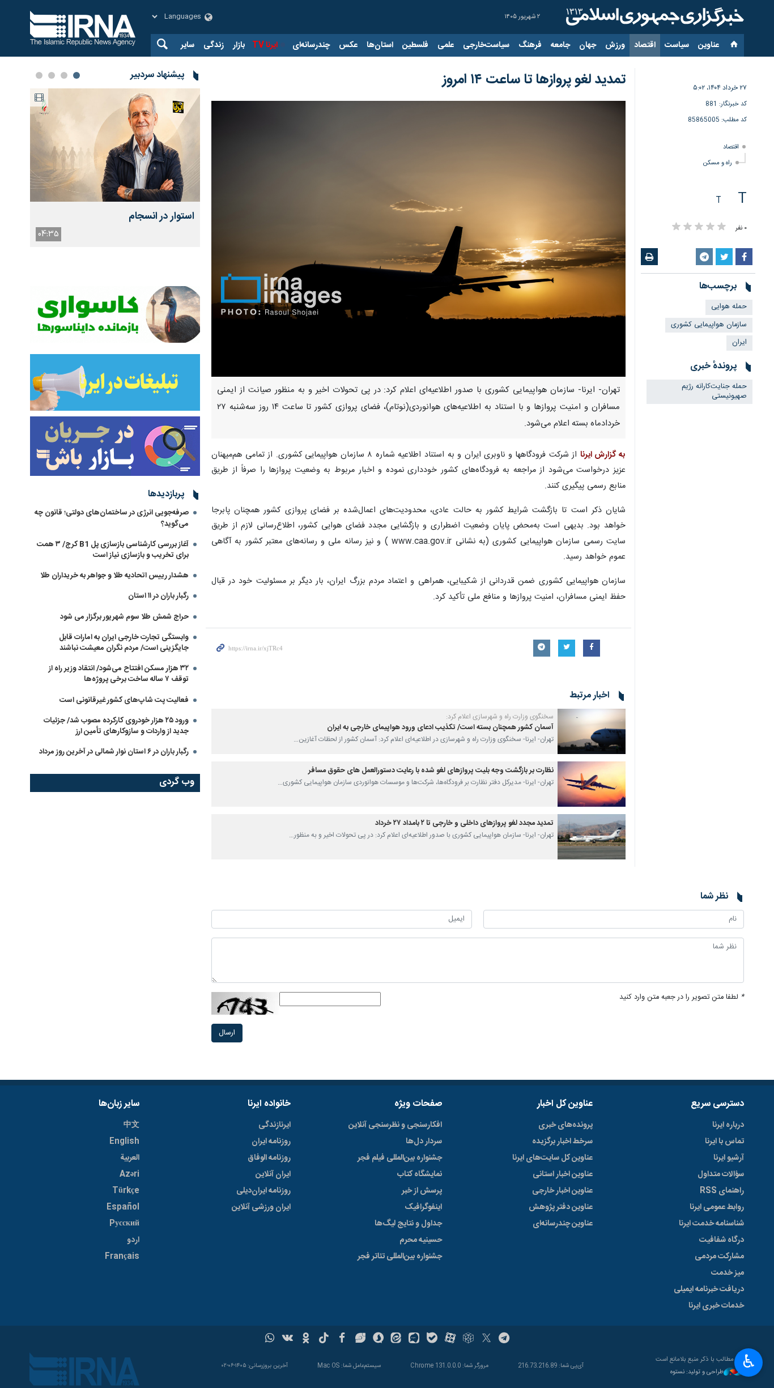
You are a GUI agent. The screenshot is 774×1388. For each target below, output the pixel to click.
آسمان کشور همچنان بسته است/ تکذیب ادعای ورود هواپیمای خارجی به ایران (439, 728)
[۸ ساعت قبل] (115, 145)
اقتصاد (645, 45)
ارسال (227, 1033)
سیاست (677, 45)
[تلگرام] (504, 1339)
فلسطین (415, 45)
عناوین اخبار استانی (563, 1174)
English (124, 1141)
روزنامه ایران (271, 1141)
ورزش (615, 45)
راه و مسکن (717, 162)
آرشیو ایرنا (728, 1158)
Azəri (129, 1174)
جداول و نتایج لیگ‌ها (408, 1224)
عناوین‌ (708, 45)
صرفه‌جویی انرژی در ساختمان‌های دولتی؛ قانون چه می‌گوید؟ (112, 518)
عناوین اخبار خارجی (562, 1191)
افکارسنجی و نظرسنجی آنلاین (395, 1125)
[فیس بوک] (342, 1339)
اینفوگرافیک (423, 1207)
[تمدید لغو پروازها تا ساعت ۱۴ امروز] (418, 239)
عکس (348, 45)
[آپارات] (450, 1339)
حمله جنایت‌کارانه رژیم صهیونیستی (714, 391)
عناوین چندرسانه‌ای (563, 1224)
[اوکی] (305, 1339)
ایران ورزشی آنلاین (261, 1207)
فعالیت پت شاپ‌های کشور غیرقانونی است (124, 700)
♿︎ (749, 1361)
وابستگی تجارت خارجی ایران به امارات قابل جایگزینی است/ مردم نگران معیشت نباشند (124, 642)
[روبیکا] (468, 1339)
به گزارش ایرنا (603, 455)
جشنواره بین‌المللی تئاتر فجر (400, 1256)
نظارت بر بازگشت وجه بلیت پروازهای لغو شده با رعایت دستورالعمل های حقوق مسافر (431, 771)
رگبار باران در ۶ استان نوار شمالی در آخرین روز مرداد (114, 752)
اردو (133, 1240)
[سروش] (378, 1339)
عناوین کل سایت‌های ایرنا (552, 1158)
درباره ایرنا (728, 1125)
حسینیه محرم (420, 1240)
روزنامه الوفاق (269, 1158)
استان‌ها (380, 45)
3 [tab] (51, 75)
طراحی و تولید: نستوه (697, 1372)
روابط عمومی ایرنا (717, 1207)
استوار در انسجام (161, 216)
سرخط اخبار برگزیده (562, 1141)
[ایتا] (396, 1339)
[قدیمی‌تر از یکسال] (592, 731)
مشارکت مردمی (719, 1256)
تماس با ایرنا (724, 1141)
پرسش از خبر (422, 1191)
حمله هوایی (729, 307)
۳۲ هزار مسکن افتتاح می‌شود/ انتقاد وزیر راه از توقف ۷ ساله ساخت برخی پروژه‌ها (119, 674)
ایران (739, 342)
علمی (445, 45)
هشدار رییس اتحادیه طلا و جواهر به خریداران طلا (114, 575)
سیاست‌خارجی (486, 45)
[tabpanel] (115, 167)
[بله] (432, 1339)
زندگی (213, 45)
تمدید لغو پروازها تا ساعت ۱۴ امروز (534, 80)
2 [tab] (64, 75)
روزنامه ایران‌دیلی (263, 1191)
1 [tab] (76, 75)
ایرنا (653, 17)
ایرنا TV (265, 45)
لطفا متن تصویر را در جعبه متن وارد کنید (681, 997)
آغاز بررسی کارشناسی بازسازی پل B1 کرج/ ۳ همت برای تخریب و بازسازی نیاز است (113, 549)
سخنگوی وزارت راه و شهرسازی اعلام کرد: (499, 716)
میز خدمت (727, 1273)
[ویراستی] (360, 1339)
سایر (187, 45)
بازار (239, 45)
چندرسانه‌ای (311, 45)
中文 (131, 1125)
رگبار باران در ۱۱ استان (158, 596)
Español (123, 1207)
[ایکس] (486, 1339)
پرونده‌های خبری (565, 1125)
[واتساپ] (270, 1339)
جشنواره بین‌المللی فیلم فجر (400, 1158)
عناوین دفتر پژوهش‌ (561, 1207)
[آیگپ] (414, 1339)
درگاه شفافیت (721, 1240)
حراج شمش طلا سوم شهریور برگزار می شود (124, 617)
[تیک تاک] (323, 1339)
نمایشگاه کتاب (419, 1174)
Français (122, 1256)
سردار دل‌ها (424, 1141)
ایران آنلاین (273, 1174)
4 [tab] (39, 75)
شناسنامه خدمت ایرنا (711, 1224)
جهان (587, 45)
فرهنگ (530, 45)
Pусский (124, 1224)
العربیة (129, 1158)
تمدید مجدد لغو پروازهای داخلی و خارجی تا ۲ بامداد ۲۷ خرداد (464, 823)
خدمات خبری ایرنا (716, 1306)
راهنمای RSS (722, 1191)
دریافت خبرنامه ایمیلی (709, 1289)
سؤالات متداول (721, 1174)
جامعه (560, 45)
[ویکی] (287, 1339)
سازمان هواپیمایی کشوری (709, 325)
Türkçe (125, 1191)
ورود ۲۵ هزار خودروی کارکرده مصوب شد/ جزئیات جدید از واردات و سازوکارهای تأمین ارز (116, 726)
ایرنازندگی (274, 1125)
